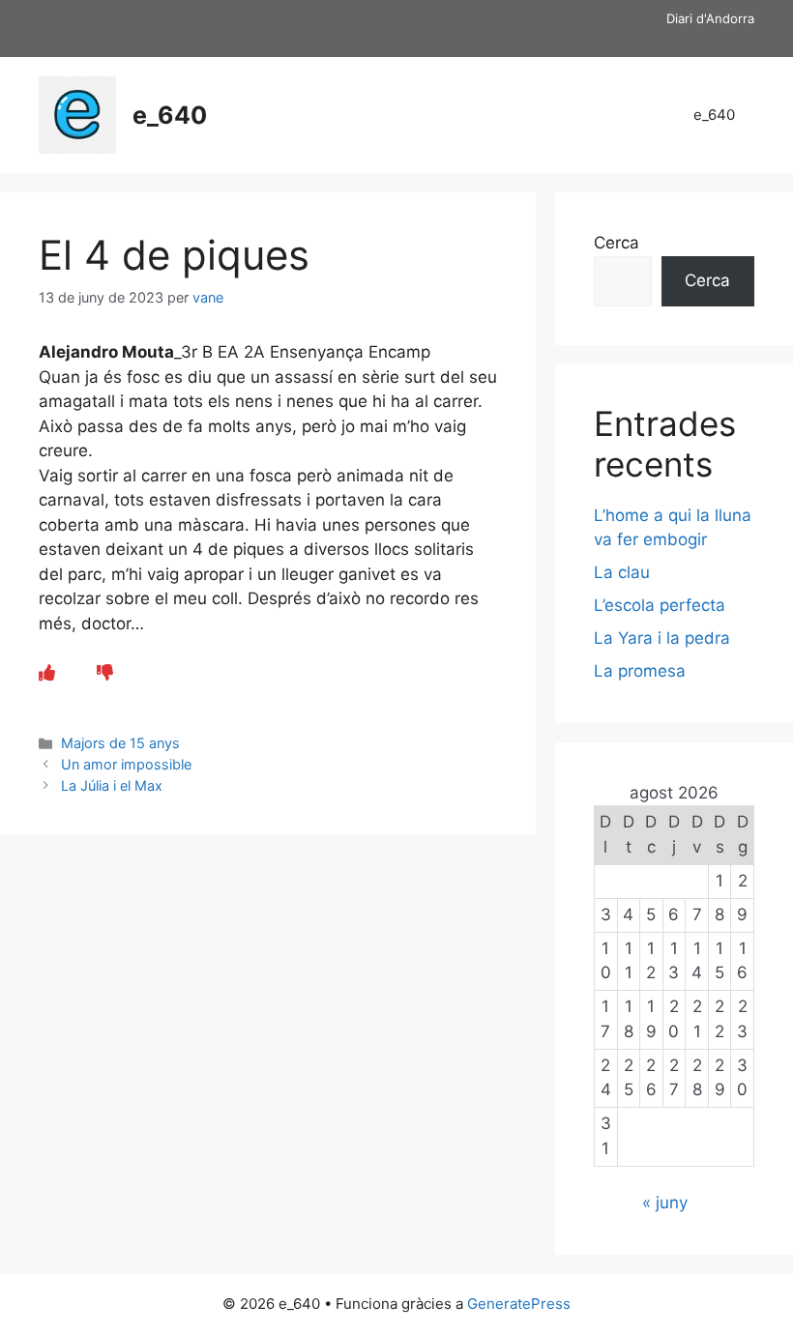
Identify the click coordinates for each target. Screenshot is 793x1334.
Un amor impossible (126, 764)
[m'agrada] (47, 672)
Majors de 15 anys (120, 743)
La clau (622, 572)
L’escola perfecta (659, 605)
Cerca (616, 242)
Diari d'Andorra (710, 18)
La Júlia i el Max (111, 785)
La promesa (640, 671)
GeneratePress (519, 1303)
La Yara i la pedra (662, 638)
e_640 (169, 115)
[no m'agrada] (105, 672)
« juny (665, 1202)
